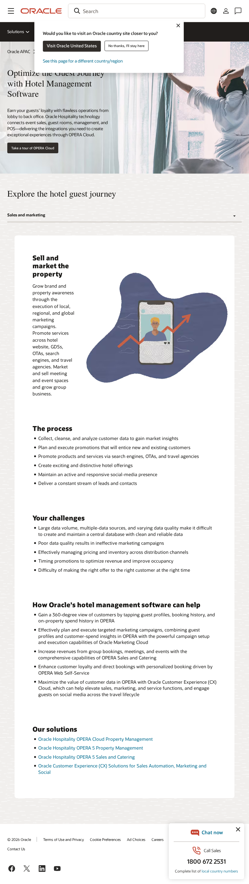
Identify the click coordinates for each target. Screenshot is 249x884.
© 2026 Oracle (19, 839)
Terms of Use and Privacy (63, 839)
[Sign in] (226, 11)
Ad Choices (136, 839)
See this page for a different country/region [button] (83, 61)
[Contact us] (238, 11)
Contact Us (16, 848)
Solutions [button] (15, 31)
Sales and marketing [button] (26, 214)
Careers (158, 839)
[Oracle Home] (41, 11)
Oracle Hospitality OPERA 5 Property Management (90, 748)
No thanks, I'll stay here (126, 45)
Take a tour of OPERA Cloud (32, 148)
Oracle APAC (18, 51)
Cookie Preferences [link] (105, 839)
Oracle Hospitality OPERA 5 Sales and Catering (86, 757)
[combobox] (136, 11)
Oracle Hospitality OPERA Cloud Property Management (95, 739)
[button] (11, 11)
